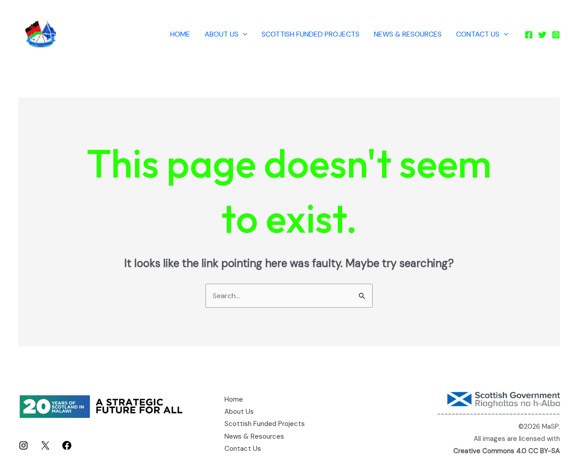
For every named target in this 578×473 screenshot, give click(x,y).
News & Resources (408, 34)
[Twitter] (542, 35)
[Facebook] (529, 35)
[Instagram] (556, 35)
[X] (45, 448)
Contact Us (477, 34)
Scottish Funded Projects (310, 34)
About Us (221, 34)
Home (180, 34)
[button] (242, 34)
